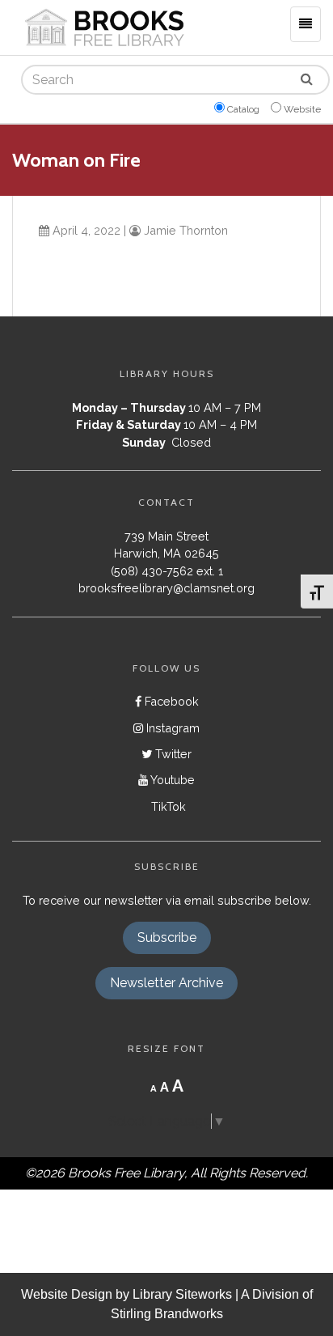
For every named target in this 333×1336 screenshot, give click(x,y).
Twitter (172, 754)
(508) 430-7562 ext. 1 (167, 571)
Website (302, 109)
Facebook (170, 701)
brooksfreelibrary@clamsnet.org (166, 588)
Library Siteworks (182, 1294)
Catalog (243, 109)
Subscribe (166, 937)
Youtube (171, 780)
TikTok (167, 806)
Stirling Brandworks (167, 1314)
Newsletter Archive (166, 982)
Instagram (171, 728)
